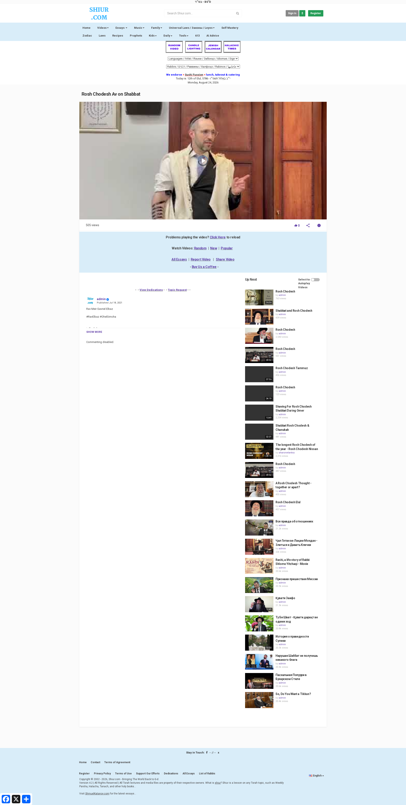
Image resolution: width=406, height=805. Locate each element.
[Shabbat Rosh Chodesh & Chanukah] (259, 432)
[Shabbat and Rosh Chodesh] (259, 317)
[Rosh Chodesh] (259, 298)
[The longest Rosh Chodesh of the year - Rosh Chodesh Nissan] (259, 451)
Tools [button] (182, 35)
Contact (95, 762)
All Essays (179, 259)
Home (86, 27)
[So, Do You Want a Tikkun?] (259, 700)
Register (315, 13)
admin (101, 299)
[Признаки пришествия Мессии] (259, 585)
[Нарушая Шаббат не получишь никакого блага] (259, 662)
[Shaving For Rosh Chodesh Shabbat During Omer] (259, 413)
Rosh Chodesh (285, 291)
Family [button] (155, 27)
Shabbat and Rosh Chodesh (294, 310)
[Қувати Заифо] (259, 604)
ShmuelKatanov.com (97, 793)
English (317, 775)
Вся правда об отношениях (294, 521)
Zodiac (87, 35)
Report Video (201, 259)
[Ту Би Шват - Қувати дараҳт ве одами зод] (259, 623)
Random (200, 248)
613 (197, 35)
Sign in (292, 13)
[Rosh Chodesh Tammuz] (259, 374)
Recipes (117, 35)
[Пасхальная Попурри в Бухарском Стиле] (259, 681)
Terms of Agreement (117, 762)
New (213, 248)
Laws (102, 35)
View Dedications (151, 289)
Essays (120, 27)
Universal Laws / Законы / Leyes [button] (191, 27)
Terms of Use (123, 773)
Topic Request (177, 289)
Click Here (218, 237)
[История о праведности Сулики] (259, 643)
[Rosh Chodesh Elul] (259, 508)
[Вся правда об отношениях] (259, 527)
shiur (218, 782)
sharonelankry (287, 452)
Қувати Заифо (285, 598)
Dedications (171, 773)
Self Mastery (229, 27)
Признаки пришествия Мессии (297, 579)
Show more (94, 331)
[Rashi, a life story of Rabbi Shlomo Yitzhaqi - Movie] (259, 566)
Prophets (136, 35)
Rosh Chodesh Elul (288, 502)
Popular (227, 248)
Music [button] (138, 27)
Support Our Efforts (148, 773)
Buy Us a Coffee (204, 267)
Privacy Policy (102, 773)
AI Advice (212, 35)
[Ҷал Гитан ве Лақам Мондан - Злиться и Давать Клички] (259, 547)
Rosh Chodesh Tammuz (292, 368)
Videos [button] (102, 27)
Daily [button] (166, 35)
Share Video (225, 259)
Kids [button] (152, 35)
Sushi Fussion (194, 74)
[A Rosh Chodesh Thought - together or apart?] (259, 489)
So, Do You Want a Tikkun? (293, 694)
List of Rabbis (207, 773)
